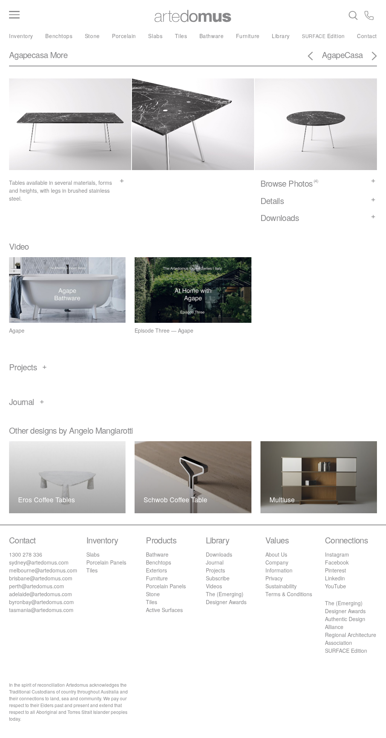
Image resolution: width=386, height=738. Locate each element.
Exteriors (156, 570)
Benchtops (58, 36)
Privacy (274, 578)
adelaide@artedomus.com (40, 594)
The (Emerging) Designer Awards (226, 598)
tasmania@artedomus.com (41, 610)
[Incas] (370, 57)
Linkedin (335, 578)
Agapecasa (28, 54)
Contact (367, 36)
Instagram (337, 554)
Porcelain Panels (106, 562)
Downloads (219, 554)
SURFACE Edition (346, 650)
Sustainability (281, 586)
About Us (276, 554)
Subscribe (218, 578)
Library (281, 36)
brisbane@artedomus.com (40, 578)
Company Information (279, 566)
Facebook (337, 562)
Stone (92, 36)
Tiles (181, 36)
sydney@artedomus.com (39, 562)
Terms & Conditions (288, 594)
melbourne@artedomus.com (43, 570)
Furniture (248, 36)
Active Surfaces (164, 610)
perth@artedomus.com (36, 586)
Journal (215, 562)
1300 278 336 (25, 554)
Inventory (21, 36)
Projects (215, 570)
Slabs (155, 36)
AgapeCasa (342, 54)
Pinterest (335, 570)
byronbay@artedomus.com (41, 602)
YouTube (335, 586)
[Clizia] (315, 57)
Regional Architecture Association (350, 638)
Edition (323, 36)
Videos (214, 586)
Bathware (211, 36)
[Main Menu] (70, 15)
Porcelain (124, 36)
